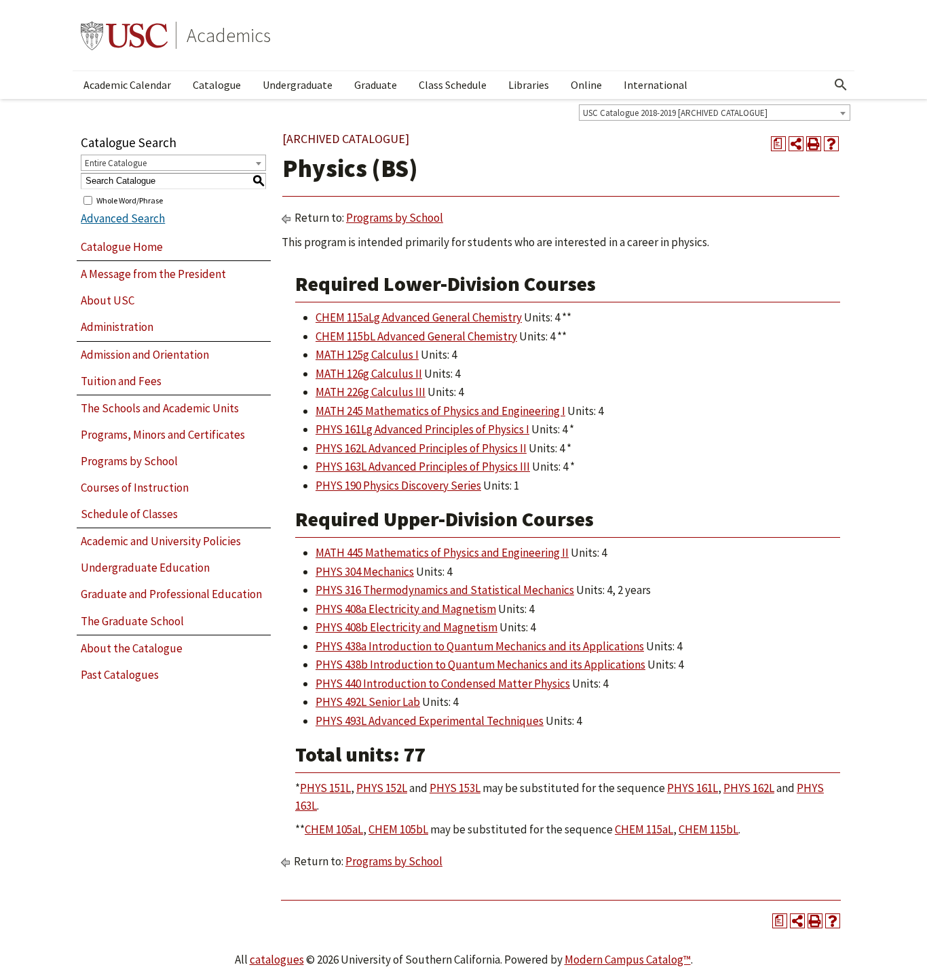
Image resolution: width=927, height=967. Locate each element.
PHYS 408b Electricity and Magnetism (406, 627)
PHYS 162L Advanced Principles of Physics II (421, 448)
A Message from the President (153, 274)
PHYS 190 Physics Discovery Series (398, 485)
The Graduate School (132, 621)
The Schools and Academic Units (160, 408)
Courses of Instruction (135, 487)
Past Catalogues (120, 674)
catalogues (277, 959)
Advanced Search (123, 218)
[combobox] (714, 112)
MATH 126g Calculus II (369, 373)
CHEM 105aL (334, 829)
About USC (107, 300)
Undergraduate (298, 85)
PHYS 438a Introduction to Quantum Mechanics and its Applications (480, 646)
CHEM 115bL (708, 829)
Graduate (375, 85)
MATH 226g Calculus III (370, 391)
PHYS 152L (381, 788)
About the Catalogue (132, 648)
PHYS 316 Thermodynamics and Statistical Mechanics (445, 590)
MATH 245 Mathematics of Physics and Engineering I (440, 410)
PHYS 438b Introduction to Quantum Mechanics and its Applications (480, 664)
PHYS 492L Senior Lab (368, 701)
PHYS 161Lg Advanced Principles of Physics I (422, 429)
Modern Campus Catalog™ (628, 959)
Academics (229, 35)
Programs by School (129, 461)
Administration (117, 326)
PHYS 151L (325, 788)
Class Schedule (453, 85)
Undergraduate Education (145, 567)
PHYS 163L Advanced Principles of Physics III (423, 466)
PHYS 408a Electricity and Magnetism (406, 608)
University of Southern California (124, 35)
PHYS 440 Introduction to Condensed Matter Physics (443, 683)
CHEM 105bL (398, 829)
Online (586, 85)
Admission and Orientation (145, 354)
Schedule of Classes (129, 514)
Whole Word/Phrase (129, 200)
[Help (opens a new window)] (831, 143)
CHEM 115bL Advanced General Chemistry (416, 336)
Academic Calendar (127, 85)
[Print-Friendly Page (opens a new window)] (813, 143)
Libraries (528, 85)
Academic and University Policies (161, 541)
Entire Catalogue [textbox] (116, 163)
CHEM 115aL (644, 829)
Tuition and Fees (121, 381)
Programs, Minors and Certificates (163, 434)
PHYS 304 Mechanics (365, 571)
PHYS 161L (692, 788)
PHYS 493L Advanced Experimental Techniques (430, 720)
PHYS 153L (455, 788)
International (655, 85)
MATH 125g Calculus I (367, 354)
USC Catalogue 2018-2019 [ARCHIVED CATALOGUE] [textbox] (675, 113)
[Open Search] (840, 84)
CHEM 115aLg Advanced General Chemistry (419, 317)
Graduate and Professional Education (171, 594)
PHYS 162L (748, 788)
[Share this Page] (796, 143)
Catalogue (217, 85)
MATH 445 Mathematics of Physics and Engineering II (442, 552)
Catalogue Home (122, 246)
